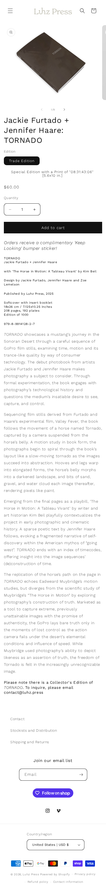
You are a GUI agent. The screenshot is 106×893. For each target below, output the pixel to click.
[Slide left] (41, 109)
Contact (17, 719)
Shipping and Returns (29, 742)
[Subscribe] (81, 775)
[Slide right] (64, 109)
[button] (10, 10)
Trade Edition (21, 161)
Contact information (68, 882)
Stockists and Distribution (33, 730)
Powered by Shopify (55, 874)
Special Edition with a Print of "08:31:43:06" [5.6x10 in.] (52, 173)
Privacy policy (85, 874)
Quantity (11, 198)
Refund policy (38, 882)
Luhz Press (31, 874)
